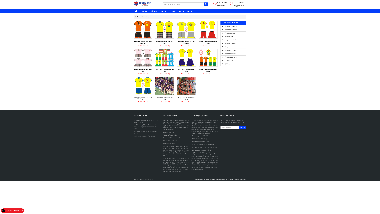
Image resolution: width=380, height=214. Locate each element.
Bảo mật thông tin (168, 132)
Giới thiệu (154, 11)
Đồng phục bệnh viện (230, 40)
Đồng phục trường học (230, 43)
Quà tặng (226, 64)
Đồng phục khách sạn (230, 29)
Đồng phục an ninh (229, 47)
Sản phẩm (164, 11)
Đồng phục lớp (228, 36)
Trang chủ (143, 11)
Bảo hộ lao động (228, 60)
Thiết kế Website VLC (145, 179)
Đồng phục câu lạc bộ (230, 57)
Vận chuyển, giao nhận (170, 135)
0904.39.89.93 (15, 211)
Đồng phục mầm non (230, 26)
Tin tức (173, 11)
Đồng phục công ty (229, 33)
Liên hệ (189, 11)
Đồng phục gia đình (229, 50)
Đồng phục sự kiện (229, 53)
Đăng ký (242, 127)
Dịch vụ (181, 11)
